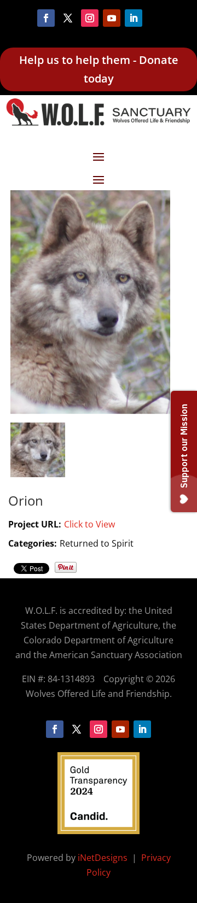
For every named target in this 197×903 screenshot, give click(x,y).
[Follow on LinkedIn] (133, 18)
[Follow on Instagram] (90, 18)
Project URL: (34, 524)
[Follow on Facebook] (46, 18)
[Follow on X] (68, 18)
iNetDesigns (104, 858)
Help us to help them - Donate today (98, 69)
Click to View (89, 524)
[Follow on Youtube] (111, 18)
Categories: (32, 543)
